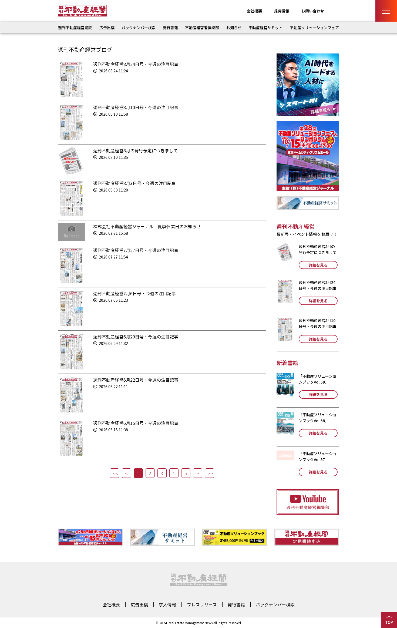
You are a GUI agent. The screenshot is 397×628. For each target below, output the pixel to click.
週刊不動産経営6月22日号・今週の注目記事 (135, 380)
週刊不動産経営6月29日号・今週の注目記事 (135, 336)
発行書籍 (170, 27)
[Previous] (126, 473)
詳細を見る (318, 265)
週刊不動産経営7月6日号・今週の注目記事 (134, 293)
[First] (114, 473)
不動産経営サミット (265, 27)
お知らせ (233, 27)
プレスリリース (202, 604)
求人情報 (167, 604)
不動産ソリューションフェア (314, 27)
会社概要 (254, 11)
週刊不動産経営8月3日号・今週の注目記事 (134, 183)
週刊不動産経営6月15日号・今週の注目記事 (135, 423)
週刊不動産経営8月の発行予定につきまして (135, 150)
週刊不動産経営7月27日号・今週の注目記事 (135, 250)
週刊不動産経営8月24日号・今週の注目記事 (135, 64)
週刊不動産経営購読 (75, 27)
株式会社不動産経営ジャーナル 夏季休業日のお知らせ (147, 226)
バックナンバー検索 (139, 27)
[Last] (209, 473)
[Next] (197, 473)
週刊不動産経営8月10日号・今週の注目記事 (135, 107)
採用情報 (281, 11)
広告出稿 (107, 27)
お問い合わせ (312, 11)
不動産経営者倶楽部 (202, 27)
